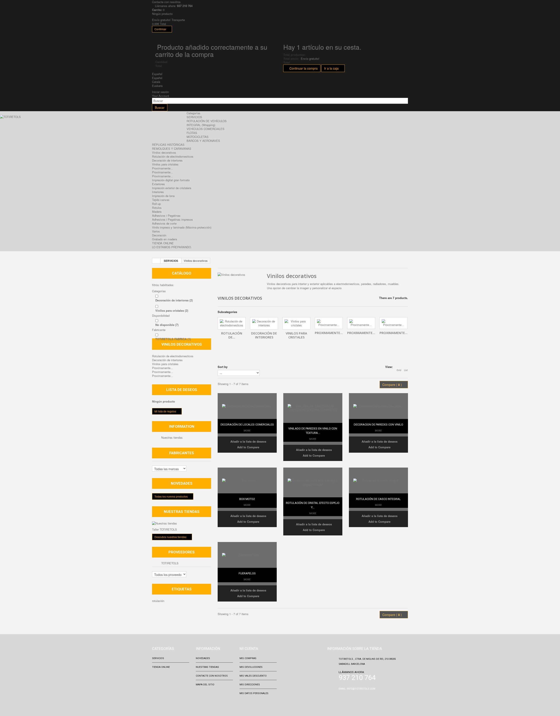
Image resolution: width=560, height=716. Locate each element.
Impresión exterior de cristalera (171, 188)
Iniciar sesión (160, 92)
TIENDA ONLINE (163, 243)
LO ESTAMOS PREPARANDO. (172, 247)
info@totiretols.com (361, 688)
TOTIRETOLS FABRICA (173, 339)
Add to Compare (248, 447)
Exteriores (158, 184)
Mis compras (248, 658)
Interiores (158, 192)
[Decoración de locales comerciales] (247, 406)
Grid (399, 370)
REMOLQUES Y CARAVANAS (171, 148)
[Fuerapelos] (247, 555)
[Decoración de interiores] (264, 323)
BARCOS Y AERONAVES (203, 141)
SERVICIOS (194, 117)
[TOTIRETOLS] (29, 125)
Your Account (160, 96)
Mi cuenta (249, 648)
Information (181, 426)
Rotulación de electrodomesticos (172, 156)
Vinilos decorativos (164, 152)
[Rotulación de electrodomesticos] (232, 323)
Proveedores (181, 552)
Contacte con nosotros (212, 675)
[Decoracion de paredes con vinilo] (378, 406)
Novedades (181, 483)
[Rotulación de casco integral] (378, 480)
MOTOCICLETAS (197, 137)
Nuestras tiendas (171, 437)
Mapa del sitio (205, 684)
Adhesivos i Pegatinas (166, 215)
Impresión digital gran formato (171, 180)
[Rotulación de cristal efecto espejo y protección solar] (312, 482)
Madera (156, 211)
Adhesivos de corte (164, 223)
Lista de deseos (181, 389)
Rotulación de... (231, 335)
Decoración (159, 235)
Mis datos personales (254, 693)
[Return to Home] (156, 260)
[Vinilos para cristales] (296, 323)
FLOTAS (192, 133)
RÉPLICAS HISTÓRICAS (168, 144)
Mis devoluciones (251, 667)
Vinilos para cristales (165, 164)
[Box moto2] (247, 480)
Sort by (223, 367)
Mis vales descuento (253, 675)
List (406, 370)
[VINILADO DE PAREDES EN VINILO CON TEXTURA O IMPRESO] (312, 408)
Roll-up (156, 204)
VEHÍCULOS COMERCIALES (205, 129)
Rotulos (157, 208)
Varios (156, 231)
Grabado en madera (164, 239)
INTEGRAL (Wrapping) (201, 125)
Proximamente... (162, 168)
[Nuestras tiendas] (181, 523)
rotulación (158, 601)
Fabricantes (181, 453)
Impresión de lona (163, 196)
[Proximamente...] (329, 323)
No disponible (166, 325)
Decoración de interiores (167, 160)
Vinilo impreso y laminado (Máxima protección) (181, 227)
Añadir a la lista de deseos (247, 441)
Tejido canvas (161, 200)
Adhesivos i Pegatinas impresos (172, 219)
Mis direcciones (250, 684)
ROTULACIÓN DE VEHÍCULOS (207, 121)
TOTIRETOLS (169, 563)
